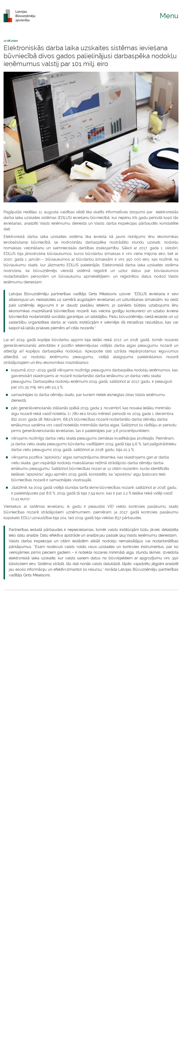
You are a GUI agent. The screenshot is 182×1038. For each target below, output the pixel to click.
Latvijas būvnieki (21, 15)
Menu (169, 16)
